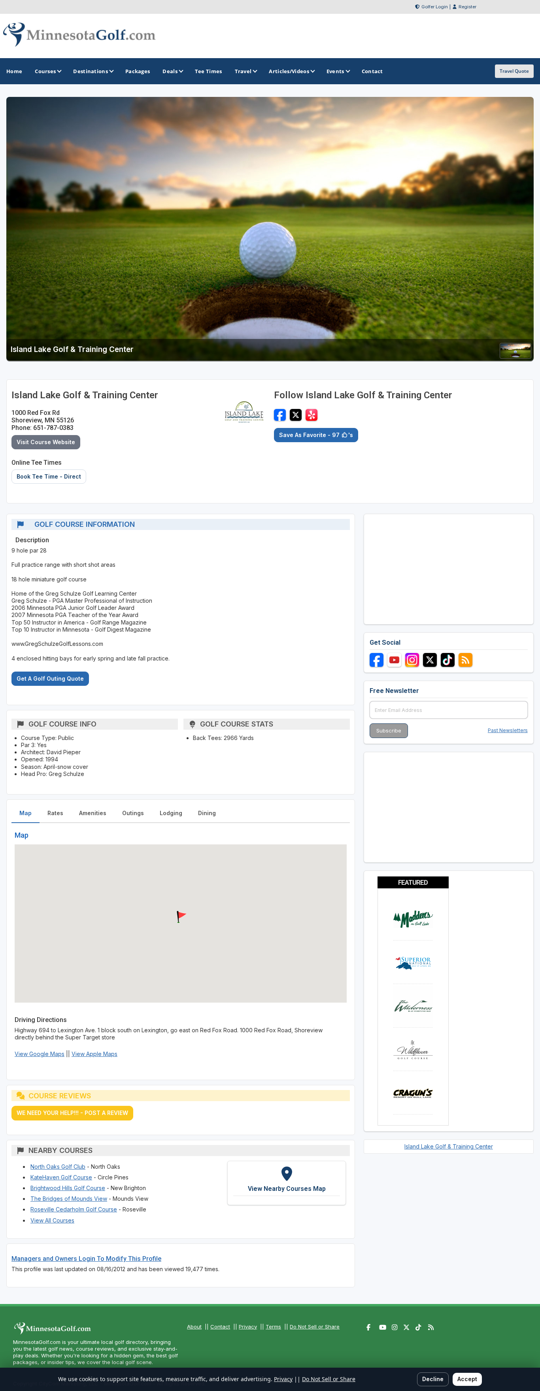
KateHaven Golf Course (61, 1177)
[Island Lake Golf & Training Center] (515, 356)
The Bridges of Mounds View (68, 1198)
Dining (207, 813)
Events (335, 71)
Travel (243, 71)
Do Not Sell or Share (315, 1326)
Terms (273, 1326)
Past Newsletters (508, 730)
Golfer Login (434, 6)
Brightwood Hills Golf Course (67, 1188)
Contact (220, 1326)
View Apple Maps (94, 1053)
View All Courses (52, 1220)
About (194, 1326)
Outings (133, 813)
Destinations (90, 71)
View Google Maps (39, 1053)
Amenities (92, 813)
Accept (467, 1379)
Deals (169, 71)
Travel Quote (514, 71)
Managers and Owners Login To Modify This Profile (86, 1258)
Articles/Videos (289, 71)
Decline (433, 1379)
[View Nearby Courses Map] (287, 1183)
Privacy (248, 1326)
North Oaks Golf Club (57, 1166)
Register (467, 6)
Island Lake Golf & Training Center (448, 1146)
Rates (55, 813)
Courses (45, 71)
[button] (180, 917)
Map (25, 813)
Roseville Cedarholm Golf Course (73, 1209)
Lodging (171, 813)
